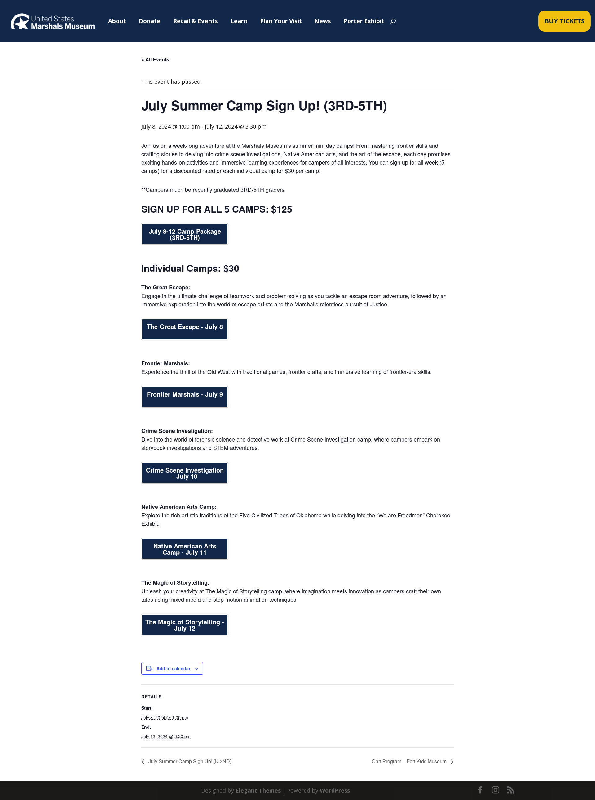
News (322, 21)
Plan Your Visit (281, 21)
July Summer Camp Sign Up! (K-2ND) (189, 761)
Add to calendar (173, 668)
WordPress (335, 790)
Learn (239, 21)
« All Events (155, 59)
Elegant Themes (258, 790)
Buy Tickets (564, 21)
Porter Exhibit (364, 21)
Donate (150, 21)
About (117, 21)
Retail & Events (195, 21)
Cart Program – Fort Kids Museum (410, 761)
